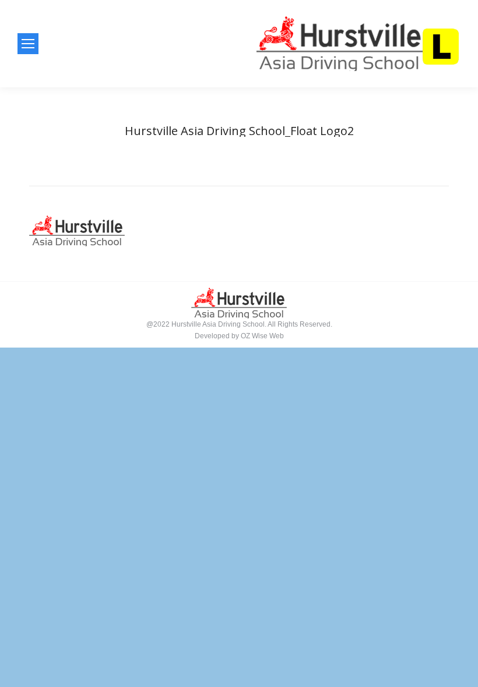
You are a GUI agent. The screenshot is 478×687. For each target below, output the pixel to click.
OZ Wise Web (262, 336)
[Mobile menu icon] (27, 43)
